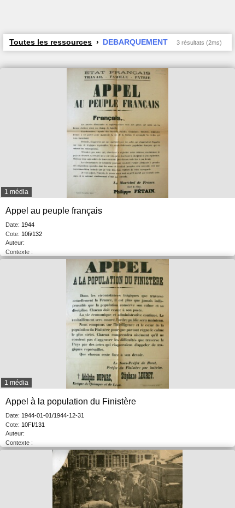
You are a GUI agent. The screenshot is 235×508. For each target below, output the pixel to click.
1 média (16, 192)
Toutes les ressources (50, 42)
